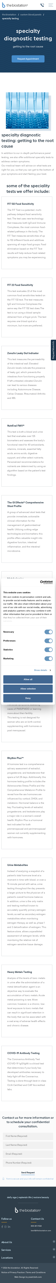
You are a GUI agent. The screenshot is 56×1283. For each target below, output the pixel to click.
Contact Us (37, 1218)
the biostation (9, 14)
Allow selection (28, 688)
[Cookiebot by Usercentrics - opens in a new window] (40, 582)
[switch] (49, 640)
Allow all (28, 679)
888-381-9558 (36, 1226)
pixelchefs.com (35, 1277)
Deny (28, 698)
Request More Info (54, 350)
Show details (40, 670)
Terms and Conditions (36, 1273)
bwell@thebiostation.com (41, 1231)
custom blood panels (30, 14)
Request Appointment (28, 59)
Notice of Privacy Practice (12, 1273)
